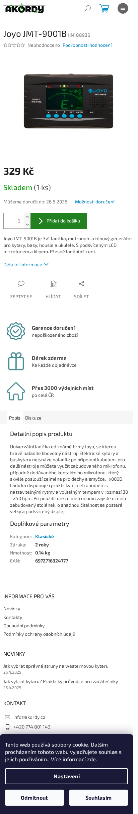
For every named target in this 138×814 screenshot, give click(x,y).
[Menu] (123, 8)
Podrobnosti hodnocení (87, 45)
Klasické (44, 536)
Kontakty (12, 617)
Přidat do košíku (63, 220)
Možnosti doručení (94, 201)
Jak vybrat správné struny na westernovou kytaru (56, 666)
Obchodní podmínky (24, 625)
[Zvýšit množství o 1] (27, 217)
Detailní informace (22, 264)
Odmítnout (34, 797)
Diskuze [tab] (33, 418)
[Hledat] (87, 8)
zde (91, 759)
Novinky (11, 608)
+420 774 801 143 (32, 726)
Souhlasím (98, 797)
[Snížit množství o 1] (27, 224)
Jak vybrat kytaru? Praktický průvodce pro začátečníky (60, 681)
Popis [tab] (14, 418)
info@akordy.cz (29, 717)
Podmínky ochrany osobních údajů (39, 634)
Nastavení (67, 776)
